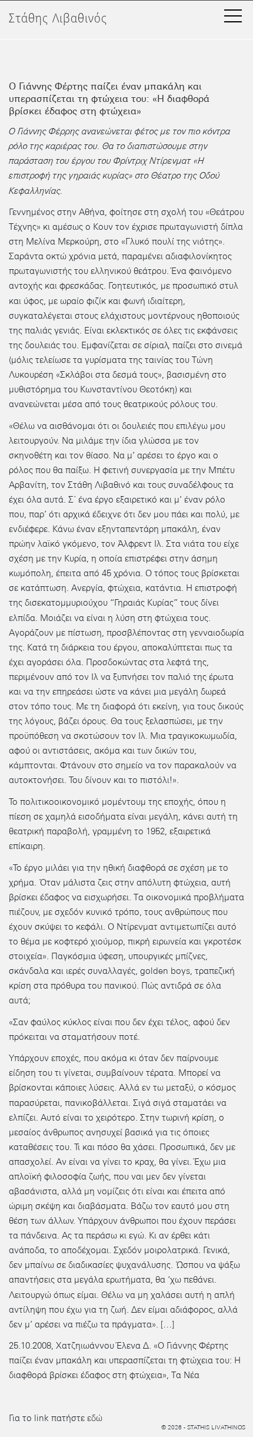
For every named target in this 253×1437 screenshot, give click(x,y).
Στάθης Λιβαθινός (58, 18)
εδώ (94, 1418)
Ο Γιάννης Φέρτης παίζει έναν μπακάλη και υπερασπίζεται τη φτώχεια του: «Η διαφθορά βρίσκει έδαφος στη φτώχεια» (109, 99)
